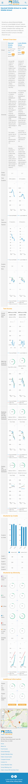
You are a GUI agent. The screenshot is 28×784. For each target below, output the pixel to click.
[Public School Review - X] (12, 776)
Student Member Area (7, 754)
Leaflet (18, 727)
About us (3, 746)
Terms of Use (9, 782)
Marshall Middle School (10, 45)
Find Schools (4, 749)
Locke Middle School (22, 44)
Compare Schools (5, 759)
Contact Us (4, 762)
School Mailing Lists (6, 767)
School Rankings (5, 752)
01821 (9, 52)
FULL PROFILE (12, 705)
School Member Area (6, 765)
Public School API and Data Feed (10, 770)
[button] (19, 722)
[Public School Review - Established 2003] (14, 2)
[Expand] (3, 717)
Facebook (15, 776)
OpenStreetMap (24, 727)
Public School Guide (6, 757)
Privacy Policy (18, 782)
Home (2, 744)
